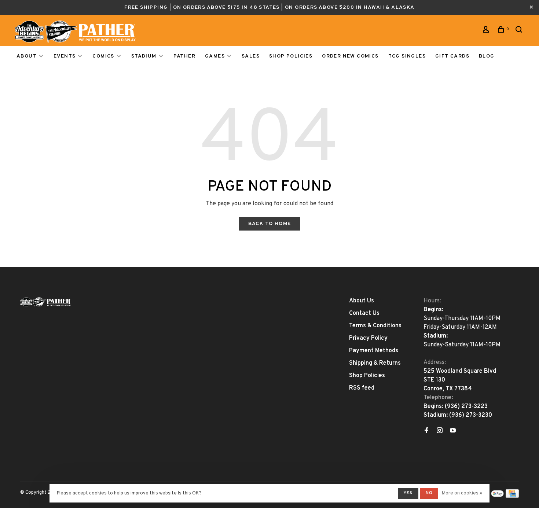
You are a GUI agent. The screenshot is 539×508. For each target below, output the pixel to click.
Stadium (144, 56)
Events (65, 56)
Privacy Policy (368, 338)
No (429, 493)
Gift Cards (452, 56)
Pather (184, 56)
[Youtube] (453, 431)
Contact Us (364, 313)
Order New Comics (350, 56)
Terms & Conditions (375, 326)
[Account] (487, 31)
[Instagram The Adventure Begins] (440, 431)
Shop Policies (290, 56)
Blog (487, 56)
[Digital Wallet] (491, 496)
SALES (251, 56)
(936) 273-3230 (470, 415)
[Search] (520, 31)
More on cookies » (462, 493)
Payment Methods (373, 350)
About (26, 56)
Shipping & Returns (375, 363)
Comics (103, 56)
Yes (408, 493)
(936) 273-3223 (466, 406)
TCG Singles (407, 56)
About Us (361, 301)
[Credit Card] (512, 496)
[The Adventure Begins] (45, 302)
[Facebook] (426, 431)
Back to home (269, 224)
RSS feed (361, 388)
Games (215, 56)
